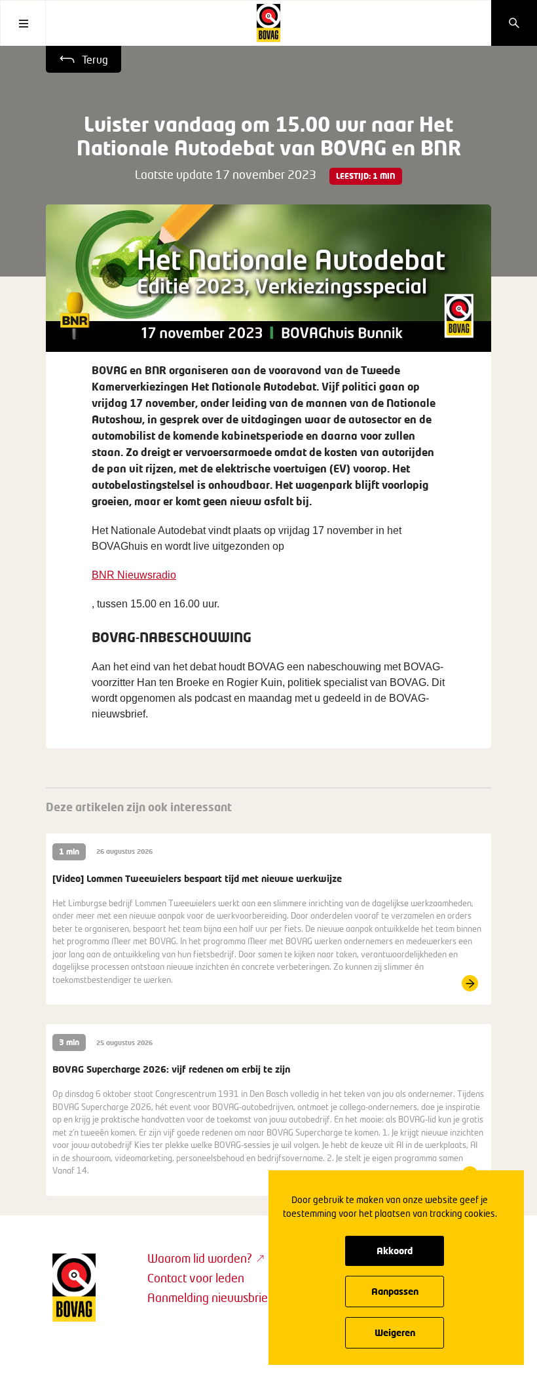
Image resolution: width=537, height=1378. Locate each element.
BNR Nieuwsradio (134, 575)
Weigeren (395, 1332)
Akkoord (395, 1250)
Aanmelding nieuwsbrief (209, 1297)
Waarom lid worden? (199, 1258)
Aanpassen (394, 1291)
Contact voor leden (195, 1278)
